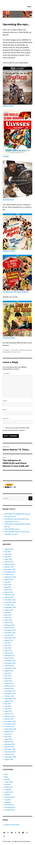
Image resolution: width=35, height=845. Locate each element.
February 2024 (9, 625)
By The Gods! (6, 841)
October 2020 (9, 726)
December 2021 (9, 691)
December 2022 (10, 660)
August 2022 (8, 671)
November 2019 (9, 752)
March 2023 (8, 653)
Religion (7, 802)
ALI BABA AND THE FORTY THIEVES (15, 292)
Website (6, 418)
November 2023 (10, 633)
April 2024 (8, 620)
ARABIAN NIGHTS (9, 251)
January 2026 (9, 567)
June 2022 (7, 676)
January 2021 (9, 719)
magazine (8, 789)
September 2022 (10, 668)
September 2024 (10, 607)
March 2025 (8, 592)
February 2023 (9, 655)
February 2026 (9, 564)
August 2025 (8, 579)
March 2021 (8, 714)
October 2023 (9, 635)
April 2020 (8, 739)
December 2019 (9, 749)
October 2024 (9, 605)
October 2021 (9, 696)
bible (6, 774)
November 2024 (10, 602)
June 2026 (7, 554)
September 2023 (10, 638)
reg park (7, 800)
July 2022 (7, 673)
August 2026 (8, 549)
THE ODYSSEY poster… (12, 529)
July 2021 (7, 704)
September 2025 (10, 577)
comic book (8, 782)
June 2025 (7, 584)
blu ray (14, 352)
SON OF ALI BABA (9, 338)
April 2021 (8, 711)
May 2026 (7, 557)
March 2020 (8, 742)
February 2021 (9, 716)
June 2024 (7, 615)
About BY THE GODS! (11, 825)
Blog (21, 350)
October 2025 (9, 574)
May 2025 (7, 587)
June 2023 (7, 645)
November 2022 (10, 663)
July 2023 (7, 643)
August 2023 (8, 640)
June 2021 (7, 706)
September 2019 (10, 757)
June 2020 (8, 734)
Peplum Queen (9, 797)
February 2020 (9, 744)
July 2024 (7, 612)
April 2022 (8, 681)
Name (5, 401)
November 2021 (9, 693)
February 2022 (9, 686)
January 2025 (9, 597)
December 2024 (10, 600)
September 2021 (10, 698)
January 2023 (9, 658)
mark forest (8, 792)
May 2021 (7, 709)
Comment (7, 373)
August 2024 (8, 610)
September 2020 (10, 729)
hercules (7, 784)
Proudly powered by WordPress (21, 841)
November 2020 (10, 724)
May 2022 (7, 678)
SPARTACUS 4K (8, 106)
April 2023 (8, 650)
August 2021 (8, 701)
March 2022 (8, 683)
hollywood (8, 787)
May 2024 (7, 617)
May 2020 (7, 736)
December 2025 (9, 569)
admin (7, 350)
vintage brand (7, 352)
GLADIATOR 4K (8, 199)
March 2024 (8, 622)
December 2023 (9, 630)
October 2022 (9, 666)
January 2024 (9, 628)
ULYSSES (6, 156)
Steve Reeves (9, 805)
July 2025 (7, 582)
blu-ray (25, 350)
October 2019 (9, 754)
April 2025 (8, 590)
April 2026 (8, 559)
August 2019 (8, 759)
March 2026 (8, 562)
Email (5, 409)
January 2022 (9, 688)
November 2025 (10, 572)
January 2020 (9, 747)
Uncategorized (9, 807)
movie (18, 352)
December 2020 (10, 721)
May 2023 (7, 648)
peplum (29, 350)
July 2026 (7, 552)
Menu (29, 6)
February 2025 (9, 595)
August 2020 (8, 731)
